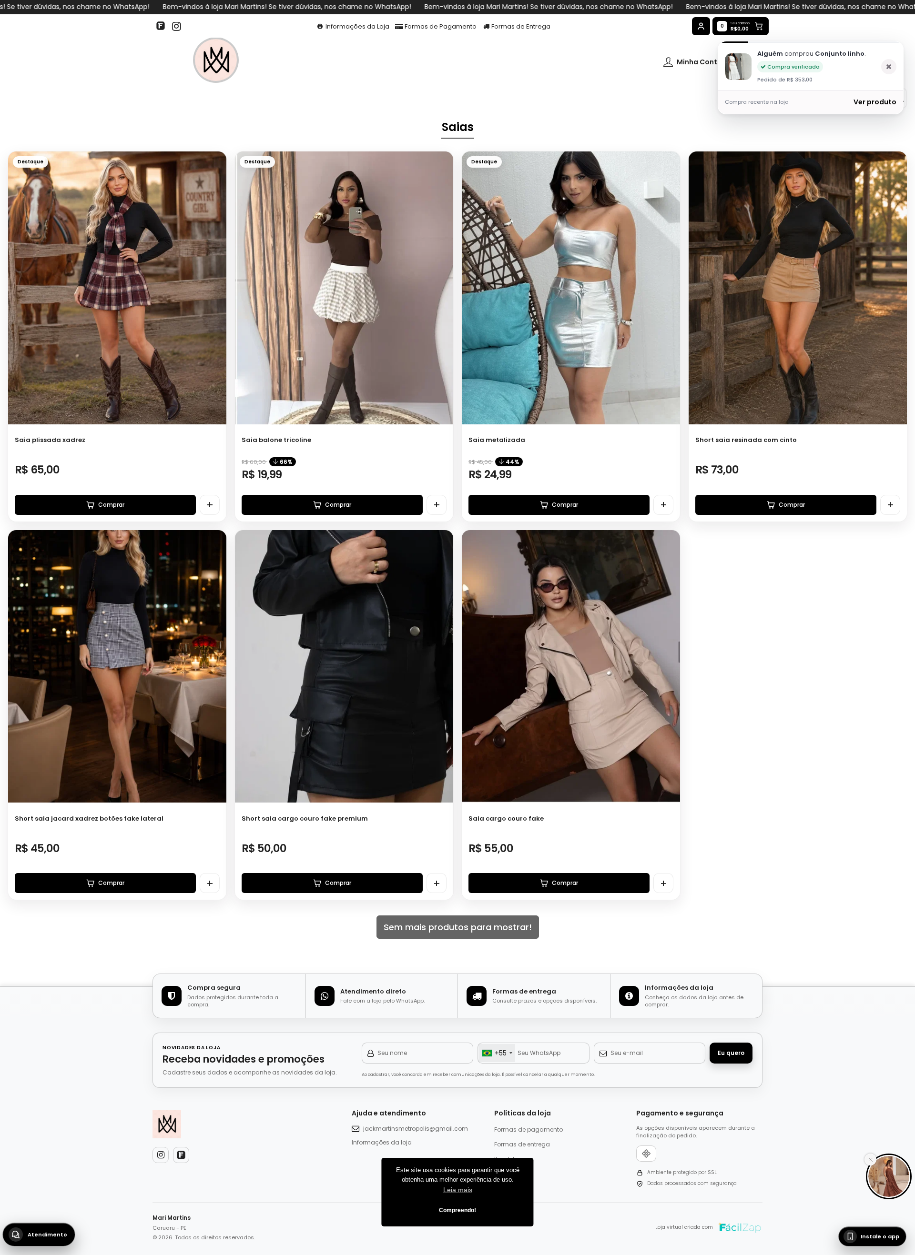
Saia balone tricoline (276, 439)
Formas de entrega (522, 1144)
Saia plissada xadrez (50, 439)
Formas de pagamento (528, 1129)
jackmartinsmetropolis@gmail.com (415, 1128)
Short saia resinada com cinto (746, 439)
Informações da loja (382, 1142)
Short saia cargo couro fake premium (305, 818)
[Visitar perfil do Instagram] (160, 1155)
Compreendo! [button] (457, 1210)
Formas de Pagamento (440, 26)
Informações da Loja (356, 26)
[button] (214, 284)
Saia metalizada (496, 439)
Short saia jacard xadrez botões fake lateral (89, 818)
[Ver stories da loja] (216, 62)
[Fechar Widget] (870, 1159)
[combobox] (496, 1053)
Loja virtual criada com (684, 1227)
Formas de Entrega (520, 26)
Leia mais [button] (457, 1190)
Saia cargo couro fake (506, 818)
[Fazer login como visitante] (701, 26)
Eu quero (731, 1053)
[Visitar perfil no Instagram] (176, 26)
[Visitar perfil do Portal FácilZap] (162, 26)
